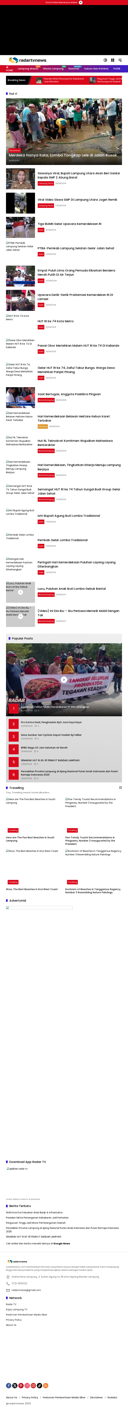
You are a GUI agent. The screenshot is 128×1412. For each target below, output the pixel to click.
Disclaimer (96, 1397)
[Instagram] (27, 1385)
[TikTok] (39, 1385)
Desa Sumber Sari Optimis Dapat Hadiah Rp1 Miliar (51, 735)
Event (41, 230)
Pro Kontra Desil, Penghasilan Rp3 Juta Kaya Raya (51, 722)
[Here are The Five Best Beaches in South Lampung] (34, 816)
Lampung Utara (45, 183)
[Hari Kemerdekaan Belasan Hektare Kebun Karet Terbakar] (20, 421)
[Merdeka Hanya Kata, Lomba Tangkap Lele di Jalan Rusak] (64, 131)
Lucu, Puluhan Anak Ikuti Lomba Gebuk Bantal (72, 589)
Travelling (13, 830)
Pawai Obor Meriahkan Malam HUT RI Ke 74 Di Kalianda (78, 345)
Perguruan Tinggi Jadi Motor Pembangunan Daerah (93, 80)
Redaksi (112, 1397)
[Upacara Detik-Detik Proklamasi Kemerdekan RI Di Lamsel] (20, 300)
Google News (61, 1243)
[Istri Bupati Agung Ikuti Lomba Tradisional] (20, 519)
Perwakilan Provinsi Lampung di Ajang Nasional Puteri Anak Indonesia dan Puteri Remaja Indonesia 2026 (69, 773)
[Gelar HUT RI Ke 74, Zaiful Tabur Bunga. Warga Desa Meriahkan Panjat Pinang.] (20, 373)
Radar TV (11, 1304)
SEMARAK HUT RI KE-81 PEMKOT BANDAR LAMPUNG (50, 760)
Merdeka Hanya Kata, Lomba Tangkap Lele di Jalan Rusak (63, 155)
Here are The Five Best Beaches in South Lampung (30, 839)
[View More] (120, 787)
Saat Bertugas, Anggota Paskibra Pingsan (69, 394)
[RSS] (45, 1385)
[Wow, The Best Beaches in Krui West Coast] (34, 867)
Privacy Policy (14, 1320)
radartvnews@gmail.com (26, 1290)
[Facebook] (8, 1385)
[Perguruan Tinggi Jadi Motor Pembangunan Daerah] (75, 80)
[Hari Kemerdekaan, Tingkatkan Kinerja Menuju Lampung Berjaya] (20, 470)
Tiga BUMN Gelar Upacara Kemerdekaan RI (69, 224)
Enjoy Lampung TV (16, 1309)
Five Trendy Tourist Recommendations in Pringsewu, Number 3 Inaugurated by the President (90, 841)
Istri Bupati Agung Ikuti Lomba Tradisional (69, 516)
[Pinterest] (21, 1385)
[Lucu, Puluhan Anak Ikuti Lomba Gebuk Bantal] (20, 592)
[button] (105, 60)
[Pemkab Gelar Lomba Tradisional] (20, 543)
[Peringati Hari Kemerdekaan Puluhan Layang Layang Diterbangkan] (20, 567)
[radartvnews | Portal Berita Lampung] (27, 60)
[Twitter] (15, 1385)
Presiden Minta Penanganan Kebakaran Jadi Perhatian (46, 80)
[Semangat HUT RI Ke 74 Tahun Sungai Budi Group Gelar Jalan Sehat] (20, 494)
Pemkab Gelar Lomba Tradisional (63, 540)
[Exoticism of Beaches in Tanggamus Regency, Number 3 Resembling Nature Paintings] (93, 867)
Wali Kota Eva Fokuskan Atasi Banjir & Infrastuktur (34, 1212)
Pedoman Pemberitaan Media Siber (26, 1314)
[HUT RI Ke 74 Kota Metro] (20, 324)
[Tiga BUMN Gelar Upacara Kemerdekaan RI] (20, 227)
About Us (11, 1325)
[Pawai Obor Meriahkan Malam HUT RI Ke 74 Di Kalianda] (20, 349)
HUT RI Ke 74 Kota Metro (56, 321)
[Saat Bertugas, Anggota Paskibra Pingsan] (20, 397)
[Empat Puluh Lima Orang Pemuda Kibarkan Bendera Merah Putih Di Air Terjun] (20, 276)
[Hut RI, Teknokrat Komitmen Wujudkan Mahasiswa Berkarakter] (20, 446)
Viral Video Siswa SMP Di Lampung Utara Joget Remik (77, 200)
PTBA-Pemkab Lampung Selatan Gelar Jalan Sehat (76, 248)
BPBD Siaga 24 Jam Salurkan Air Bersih (44, 747)
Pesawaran (15, 150)
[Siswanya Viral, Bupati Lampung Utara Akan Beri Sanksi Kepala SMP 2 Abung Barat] (20, 178)
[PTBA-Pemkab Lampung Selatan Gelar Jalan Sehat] (20, 251)
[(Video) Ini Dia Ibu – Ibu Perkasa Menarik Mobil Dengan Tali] (20, 616)
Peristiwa (42, 426)
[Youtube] (33, 1385)
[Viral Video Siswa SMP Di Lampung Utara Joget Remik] (20, 203)
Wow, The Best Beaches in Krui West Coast (32, 889)
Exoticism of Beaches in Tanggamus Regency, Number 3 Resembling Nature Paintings (93, 891)
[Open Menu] (113, 60)
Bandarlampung (46, 400)
